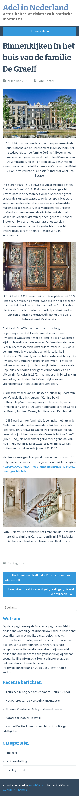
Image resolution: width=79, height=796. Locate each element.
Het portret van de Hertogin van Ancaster (33, 700)
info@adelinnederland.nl (19, 668)
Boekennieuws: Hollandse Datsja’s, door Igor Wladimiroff (37, 577)
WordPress (36, 785)
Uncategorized (16, 563)
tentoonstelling (16, 761)
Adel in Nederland (35, 7)
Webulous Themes (15, 790)
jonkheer (11, 753)
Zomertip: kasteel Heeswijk (23, 718)
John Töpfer (46, 81)
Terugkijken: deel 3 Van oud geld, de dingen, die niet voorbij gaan (41, 591)
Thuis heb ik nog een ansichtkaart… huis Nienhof (38, 692)
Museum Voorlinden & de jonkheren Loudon (34, 709)
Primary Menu (39, 31)
